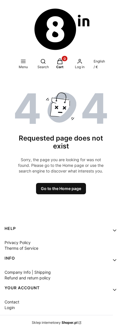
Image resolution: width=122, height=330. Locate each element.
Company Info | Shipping (28, 272)
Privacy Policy (18, 242)
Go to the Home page (61, 188)
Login (10, 307)
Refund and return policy (28, 277)
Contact (12, 301)
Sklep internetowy (54, 322)
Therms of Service (21, 248)
